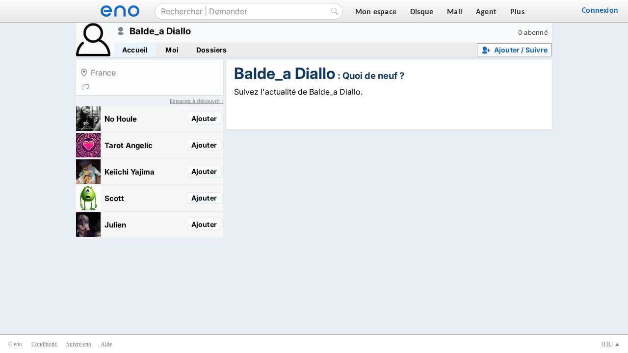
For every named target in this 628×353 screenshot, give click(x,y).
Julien (115, 224)
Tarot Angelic (129, 145)
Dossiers (211, 50)
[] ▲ (611, 344)
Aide (106, 344)
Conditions (44, 344)
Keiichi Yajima (130, 171)
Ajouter (204, 118)
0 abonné (533, 32)
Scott (114, 198)
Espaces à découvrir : (196, 101)
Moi (172, 50)
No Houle (121, 119)
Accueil (135, 50)
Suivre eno (78, 344)
